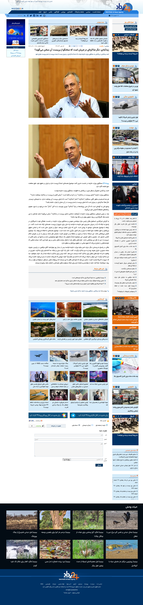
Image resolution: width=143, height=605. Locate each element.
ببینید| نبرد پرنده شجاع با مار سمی (57, 561)
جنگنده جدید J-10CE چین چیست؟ (40, 364)
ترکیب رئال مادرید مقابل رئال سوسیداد (125, 283)
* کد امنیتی (105, 460)
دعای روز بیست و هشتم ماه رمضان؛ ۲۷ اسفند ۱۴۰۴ (126, 492)
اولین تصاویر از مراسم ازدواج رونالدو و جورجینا (79, 403)
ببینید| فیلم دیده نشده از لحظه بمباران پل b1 (125, 287)
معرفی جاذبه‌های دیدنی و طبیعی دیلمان (96, 319)
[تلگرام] (89, 415)
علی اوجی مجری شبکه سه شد (99, 384)
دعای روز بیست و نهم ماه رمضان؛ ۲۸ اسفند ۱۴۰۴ (126, 487)
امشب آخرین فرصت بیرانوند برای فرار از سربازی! (125, 258)
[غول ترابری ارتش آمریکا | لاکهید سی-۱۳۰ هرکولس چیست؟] (78, 356)
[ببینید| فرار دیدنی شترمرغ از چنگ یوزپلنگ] (21, 519)
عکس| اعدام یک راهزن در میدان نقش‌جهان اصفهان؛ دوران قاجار (125, 253)
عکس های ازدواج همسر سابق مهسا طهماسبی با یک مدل (39, 385)
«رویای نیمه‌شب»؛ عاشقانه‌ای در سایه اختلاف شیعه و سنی (59, 385)
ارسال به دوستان (86, 425)
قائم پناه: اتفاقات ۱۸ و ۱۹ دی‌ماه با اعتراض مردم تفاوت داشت (125, 219)
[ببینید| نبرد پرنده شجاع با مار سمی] (55, 549)
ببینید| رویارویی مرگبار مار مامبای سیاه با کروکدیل (123, 563)
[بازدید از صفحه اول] (107, 425)
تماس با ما (49, 2)
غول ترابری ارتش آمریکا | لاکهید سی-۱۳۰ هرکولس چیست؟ (80, 366)
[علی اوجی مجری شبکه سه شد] (98, 376)
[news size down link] (76, 46)
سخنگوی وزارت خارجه (87, 291)
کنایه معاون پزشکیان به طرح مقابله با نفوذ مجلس (125, 461)
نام (106, 435)
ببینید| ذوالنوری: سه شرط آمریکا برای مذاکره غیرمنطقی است (88, 278)
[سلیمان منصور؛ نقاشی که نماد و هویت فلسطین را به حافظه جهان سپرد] (98, 30)
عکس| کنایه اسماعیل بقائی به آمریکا (125, 238)
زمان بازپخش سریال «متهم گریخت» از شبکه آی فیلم (125, 264)
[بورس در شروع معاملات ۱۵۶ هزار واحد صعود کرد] (125, 76)
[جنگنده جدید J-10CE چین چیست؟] (39, 356)
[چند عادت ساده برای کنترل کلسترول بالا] (125, 366)
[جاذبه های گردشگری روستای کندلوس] (42, 329)
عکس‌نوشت (132, 297)
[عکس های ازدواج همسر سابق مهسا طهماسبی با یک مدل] (39, 376)
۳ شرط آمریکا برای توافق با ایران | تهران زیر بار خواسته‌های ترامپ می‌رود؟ (84, 284)
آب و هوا (33, 2)
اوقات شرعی (27, 2)
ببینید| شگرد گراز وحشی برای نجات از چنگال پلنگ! (89, 534)
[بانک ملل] (15, 32)
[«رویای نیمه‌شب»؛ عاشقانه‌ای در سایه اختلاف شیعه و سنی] (58, 376)
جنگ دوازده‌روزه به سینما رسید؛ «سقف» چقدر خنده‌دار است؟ (59, 366)
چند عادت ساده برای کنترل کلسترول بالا (125, 247)
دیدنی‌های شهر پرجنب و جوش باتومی (44, 319)
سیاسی (107, 46)
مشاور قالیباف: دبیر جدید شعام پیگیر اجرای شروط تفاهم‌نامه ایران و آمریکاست (125, 455)
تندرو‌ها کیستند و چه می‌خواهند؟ (82, 40)
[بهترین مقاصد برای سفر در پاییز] (69, 310)
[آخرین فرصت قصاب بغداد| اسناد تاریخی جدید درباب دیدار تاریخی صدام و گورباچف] (125, 307)
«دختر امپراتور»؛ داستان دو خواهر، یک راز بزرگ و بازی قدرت (60, 405)
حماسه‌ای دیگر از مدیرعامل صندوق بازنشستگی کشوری (60, 40)
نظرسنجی (21, 2)
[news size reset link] (79, 46)
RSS (42, 584)
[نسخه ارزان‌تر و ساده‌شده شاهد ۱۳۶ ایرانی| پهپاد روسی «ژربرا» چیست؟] (39, 395)
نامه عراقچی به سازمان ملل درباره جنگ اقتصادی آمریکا (125, 278)
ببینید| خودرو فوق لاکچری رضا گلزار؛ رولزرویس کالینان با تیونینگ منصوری (99, 366)
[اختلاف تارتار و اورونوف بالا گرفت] (125, 166)
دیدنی (134, 184)
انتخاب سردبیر (129, 34)
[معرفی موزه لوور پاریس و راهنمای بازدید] (69, 329)
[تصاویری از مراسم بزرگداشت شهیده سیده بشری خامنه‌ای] (125, 195)
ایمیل (105, 439)
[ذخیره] (74, 46)
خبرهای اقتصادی (16, 56)
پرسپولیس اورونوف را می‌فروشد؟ (126, 291)
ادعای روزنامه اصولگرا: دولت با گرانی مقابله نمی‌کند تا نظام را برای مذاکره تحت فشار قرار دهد (79, 281)
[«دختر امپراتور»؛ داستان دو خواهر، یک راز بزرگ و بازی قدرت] (58, 395)
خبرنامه (54, 584)
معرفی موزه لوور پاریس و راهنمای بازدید (69, 339)
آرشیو (37, 2)
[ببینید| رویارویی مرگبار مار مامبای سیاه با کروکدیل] (122, 549)
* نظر (105, 443)
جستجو (80, 584)
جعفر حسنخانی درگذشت (128, 269)
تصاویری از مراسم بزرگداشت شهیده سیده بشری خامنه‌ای (127, 206)
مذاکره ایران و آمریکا (75, 291)
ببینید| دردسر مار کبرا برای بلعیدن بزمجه (55, 532)
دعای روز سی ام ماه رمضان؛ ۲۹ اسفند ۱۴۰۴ (126, 481)
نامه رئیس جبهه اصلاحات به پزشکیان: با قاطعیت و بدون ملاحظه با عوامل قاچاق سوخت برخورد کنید (125, 232)
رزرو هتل (15, 50)
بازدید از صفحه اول (100, 425)
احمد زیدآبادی (97, 291)
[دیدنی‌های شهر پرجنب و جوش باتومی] (42, 310)
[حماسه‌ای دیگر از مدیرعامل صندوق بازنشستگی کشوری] (59, 30)
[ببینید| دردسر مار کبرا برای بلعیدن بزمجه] (55, 519)
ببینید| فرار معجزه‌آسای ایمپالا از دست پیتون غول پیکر (89, 563)
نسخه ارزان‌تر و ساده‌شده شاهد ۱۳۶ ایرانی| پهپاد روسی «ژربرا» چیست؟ (39, 405)
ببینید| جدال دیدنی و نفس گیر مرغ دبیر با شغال (122, 534)
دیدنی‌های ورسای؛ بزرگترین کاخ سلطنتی (96, 339)
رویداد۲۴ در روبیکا (15, 53)
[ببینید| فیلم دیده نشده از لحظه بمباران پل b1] (125, 337)
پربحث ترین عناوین (119, 214)
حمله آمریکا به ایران (131, 29)
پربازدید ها (127, 214)
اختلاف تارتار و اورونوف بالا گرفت (127, 176)
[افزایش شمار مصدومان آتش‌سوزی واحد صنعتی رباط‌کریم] (125, 397)
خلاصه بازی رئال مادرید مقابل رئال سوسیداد (125, 225)
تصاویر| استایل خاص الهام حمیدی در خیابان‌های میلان (80, 385)
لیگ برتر (131, 157)
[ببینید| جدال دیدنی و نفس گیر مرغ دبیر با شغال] (122, 519)
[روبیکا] (48, 415)
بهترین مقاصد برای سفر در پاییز (72, 319)
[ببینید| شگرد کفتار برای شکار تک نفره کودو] (21, 549)
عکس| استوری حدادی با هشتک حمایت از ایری (125, 242)
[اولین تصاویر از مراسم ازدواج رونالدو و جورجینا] (78, 395)
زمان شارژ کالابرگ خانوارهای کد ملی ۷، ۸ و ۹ (125, 273)
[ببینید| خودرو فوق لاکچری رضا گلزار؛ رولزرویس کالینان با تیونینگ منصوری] (98, 356)
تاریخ (132, 416)
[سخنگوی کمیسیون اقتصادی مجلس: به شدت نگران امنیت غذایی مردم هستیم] (39, 30)
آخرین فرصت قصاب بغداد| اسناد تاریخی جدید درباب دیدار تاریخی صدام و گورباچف (125, 320)
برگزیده (101, 46)
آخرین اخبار (134, 214)
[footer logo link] (69, 577)
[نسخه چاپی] (70, 46)
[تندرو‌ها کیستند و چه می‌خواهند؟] (78, 30)
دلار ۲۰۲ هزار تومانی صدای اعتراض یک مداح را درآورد (125, 466)
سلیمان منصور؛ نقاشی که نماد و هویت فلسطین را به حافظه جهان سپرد (98, 41)
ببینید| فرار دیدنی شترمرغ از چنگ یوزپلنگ (25, 534)
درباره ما (45, 2)
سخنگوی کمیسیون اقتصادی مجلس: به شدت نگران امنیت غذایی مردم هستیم (39, 41)
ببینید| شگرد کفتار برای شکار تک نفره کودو (24, 563)
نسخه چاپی (75, 425)
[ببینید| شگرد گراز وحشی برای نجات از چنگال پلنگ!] (88, 519)
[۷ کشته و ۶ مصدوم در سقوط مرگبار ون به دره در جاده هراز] (125, 138)
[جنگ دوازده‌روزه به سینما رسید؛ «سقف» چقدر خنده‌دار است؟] (58, 356)
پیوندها (40, 2)
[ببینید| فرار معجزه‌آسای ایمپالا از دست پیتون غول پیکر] (88, 549)
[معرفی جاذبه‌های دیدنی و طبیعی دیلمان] (95, 310)
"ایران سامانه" (67, 593)
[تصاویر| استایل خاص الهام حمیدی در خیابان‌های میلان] (78, 376)
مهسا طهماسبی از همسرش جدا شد (98, 403)
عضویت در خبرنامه (56, 426)
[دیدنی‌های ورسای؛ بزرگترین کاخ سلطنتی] (95, 329)
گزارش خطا (103, 421)
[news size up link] (82, 46)
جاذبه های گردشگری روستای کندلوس (44, 339)
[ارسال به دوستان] (72, 46)
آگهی (17, 2)
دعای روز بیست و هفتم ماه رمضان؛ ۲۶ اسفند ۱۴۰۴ (126, 498)
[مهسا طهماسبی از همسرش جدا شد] (98, 395)
